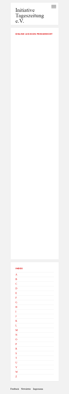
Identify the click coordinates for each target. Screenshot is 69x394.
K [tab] (16, 321)
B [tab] (16, 279)
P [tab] (16, 344)
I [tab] (15, 311)
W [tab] (16, 372)
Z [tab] (16, 376)
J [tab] (15, 316)
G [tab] (16, 302)
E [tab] (16, 293)
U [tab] (16, 362)
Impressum (38, 388)
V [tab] (16, 367)
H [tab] (16, 307)
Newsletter (26, 388)
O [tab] (16, 339)
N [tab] (16, 334)
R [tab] (16, 348)
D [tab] (16, 288)
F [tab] (16, 297)
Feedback (14, 388)
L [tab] (16, 325)
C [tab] (16, 283)
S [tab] (16, 353)
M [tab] (16, 330)
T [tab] (16, 358)
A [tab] (16, 274)
